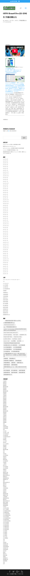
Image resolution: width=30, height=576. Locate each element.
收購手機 (13, 362)
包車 (4, 423)
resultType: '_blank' (16, 339)
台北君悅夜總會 (6, 525)
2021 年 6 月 (5, 231)
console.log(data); (8, 334)
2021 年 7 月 (5, 229)
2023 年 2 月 (5, 196)
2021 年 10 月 (5, 225)
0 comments (7, 22)
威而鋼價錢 (5, 560)
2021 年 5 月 (5, 233)
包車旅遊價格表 (6, 546)
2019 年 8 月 (5, 251)
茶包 (4, 452)
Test (4, 281)
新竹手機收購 (5, 303)
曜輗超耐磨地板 (6, 478)
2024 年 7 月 (5, 181)
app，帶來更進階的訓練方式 (10, 327)
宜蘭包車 (4, 458)
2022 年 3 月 (5, 216)
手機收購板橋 (5, 294)
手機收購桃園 (5, 296)
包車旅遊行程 (5, 548)
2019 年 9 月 (5, 249)
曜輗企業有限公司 (6, 475)
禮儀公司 (4, 553)
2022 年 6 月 (5, 210)
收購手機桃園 (5, 301)
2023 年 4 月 (5, 192)
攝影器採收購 (5, 386)
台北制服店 (5, 533)
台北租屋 (4, 438)
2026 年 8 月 (5, 159)
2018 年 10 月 (5, 260)
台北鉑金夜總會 (6, 519)
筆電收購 (4, 383)
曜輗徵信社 (5, 476)
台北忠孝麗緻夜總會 (6, 515)
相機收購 (4, 385)
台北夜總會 (5, 530)
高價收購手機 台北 (6, 314)
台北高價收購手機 (6, 288)
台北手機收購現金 (8, 349)
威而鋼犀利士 (5, 558)
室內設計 (4, 442)
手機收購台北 (23, 20)
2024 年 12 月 (5, 172)
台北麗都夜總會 (6, 526)
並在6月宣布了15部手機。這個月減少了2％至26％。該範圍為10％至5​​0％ (15, 89)
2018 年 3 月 (5, 273)
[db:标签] (19, 341)
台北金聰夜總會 (6, 528)
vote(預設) (13, 341)
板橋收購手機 (5, 309)
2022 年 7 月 (5, 209)
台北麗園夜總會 (6, 512)
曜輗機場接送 (5, 473)
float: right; (15, 334)
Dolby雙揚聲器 (8, 68)
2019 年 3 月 (5, 255)
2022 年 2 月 (5, 218)
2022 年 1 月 (5, 220)
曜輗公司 (4, 485)
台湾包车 (4, 506)
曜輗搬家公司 (5, 479)
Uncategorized (6, 283)
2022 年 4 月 (5, 214)
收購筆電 (4, 393)
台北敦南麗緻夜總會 (6, 518)
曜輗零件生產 (5, 472)
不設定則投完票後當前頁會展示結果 (12, 343)
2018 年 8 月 (5, 264)
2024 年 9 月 (5, 177)
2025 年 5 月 (5, 162)
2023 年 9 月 (5, 185)
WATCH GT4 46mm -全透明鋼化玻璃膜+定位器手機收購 (13, 148)
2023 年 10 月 (5, 183)
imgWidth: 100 (23, 334)
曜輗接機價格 (5, 505)
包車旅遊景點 (5, 549)
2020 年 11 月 (5, 242)
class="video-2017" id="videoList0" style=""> (11, 279)
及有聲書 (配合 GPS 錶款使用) (10, 345)
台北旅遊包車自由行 (6, 436)
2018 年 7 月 (5, 266)
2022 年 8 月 (5, 207)
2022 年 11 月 (5, 201)
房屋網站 (4, 439)
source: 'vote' (7, 341)
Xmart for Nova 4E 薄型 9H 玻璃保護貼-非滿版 (11, 144)
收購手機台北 (5, 298)
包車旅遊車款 (5, 545)
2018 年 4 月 (5, 271)
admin (6, 20)
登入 (9, 130)
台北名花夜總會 (6, 522)
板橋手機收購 (5, 307)
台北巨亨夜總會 (6, 516)
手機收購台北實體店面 (9, 360)
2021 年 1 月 (5, 240)
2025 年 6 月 (5, 161)
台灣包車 (4, 489)
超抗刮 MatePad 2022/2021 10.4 (9, 146)
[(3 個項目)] (3, 320)
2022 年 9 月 (5, 205)
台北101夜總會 (6, 509)
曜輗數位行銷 (5, 495)
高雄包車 (4, 456)
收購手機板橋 (5, 299)
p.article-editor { (7, 339)
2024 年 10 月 (5, 175)
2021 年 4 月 (5, 234)
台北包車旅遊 (5, 468)
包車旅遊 (4, 486)
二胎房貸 (4, 463)
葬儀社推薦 (5, 555)
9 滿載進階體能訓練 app (9, 322)
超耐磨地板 (5, 459)
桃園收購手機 (5, 312)
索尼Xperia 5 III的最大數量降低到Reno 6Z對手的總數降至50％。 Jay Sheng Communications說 (14, 91)
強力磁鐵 (4, 448)
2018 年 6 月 (5, 268)
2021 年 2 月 (5, 238)
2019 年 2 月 (5, 257)
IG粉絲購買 (5, 496)
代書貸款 (4, 462)
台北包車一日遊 (6, 432)
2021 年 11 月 (5, 223)
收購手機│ (13, 574)
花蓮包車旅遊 (5, 426)
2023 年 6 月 (5, 188)
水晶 (4, 539)
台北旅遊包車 (5, 435)
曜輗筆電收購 (5, 493)
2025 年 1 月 (5, 170)
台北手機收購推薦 (17, 347)
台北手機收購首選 (17, 349)
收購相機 (4, 399)
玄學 (4, 540)
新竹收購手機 (5, 305)
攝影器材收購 (5, 449)
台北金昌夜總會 (6, 529)
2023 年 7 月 (5, 186)
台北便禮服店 (5, 538)
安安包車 (4, 550)
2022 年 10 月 (5, 203)
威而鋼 (4, 556)
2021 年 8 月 (5, 227)
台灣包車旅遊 (5, 488)
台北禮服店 (5, 532)
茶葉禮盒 (4, 453)
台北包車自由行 (6, 433)
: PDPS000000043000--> (9, 324)
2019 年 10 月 (5, 247)
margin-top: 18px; (18, 336)
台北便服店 (5, 535)
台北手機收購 (5, 285)
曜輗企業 (4, 483)
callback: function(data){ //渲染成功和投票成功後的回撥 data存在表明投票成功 (15, 330)
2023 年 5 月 (5, 190)
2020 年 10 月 (5, 244)
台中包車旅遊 (5, 455)
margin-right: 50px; (8, 336)
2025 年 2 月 (5, 168)
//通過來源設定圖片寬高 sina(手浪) (13, 320)
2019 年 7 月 (5, 253)
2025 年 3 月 (5, 166)
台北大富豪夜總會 (6, 513)
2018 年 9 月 (5, 262)
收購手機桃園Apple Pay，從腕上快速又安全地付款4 (15, 367)
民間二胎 (4, 465)
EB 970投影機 (5, 443)
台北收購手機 (7, 351)
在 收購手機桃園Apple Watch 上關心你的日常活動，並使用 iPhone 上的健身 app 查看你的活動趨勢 (15, 355)
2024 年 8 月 (5, 179)
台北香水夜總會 (6, 508)
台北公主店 (5, 536)
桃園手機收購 (14, 372)
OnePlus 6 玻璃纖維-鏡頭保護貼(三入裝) (10, 150)
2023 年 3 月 (5, 194)
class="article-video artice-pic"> (11, 332)
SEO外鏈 (4, 441)
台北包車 (4, 431)
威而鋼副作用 (5, 559)
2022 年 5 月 (5, 212)
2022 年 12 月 (5, 199)
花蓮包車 (4, 425)
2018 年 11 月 (5, 258)
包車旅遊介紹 (5, 543)
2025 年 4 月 (5, 164)
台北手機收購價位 (8, 347)
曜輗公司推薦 (5, 502)
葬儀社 (4, 552)
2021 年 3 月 (5, 236)
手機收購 (4, 290)
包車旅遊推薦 (5, 428)
